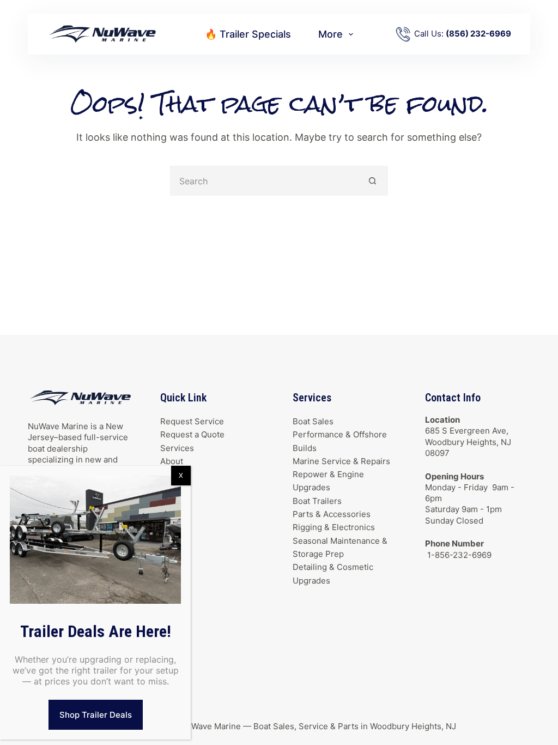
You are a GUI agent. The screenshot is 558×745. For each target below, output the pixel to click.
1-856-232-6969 (458, 555)
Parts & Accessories (332, 514)
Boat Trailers (317, 501)
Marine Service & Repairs (341, 461)
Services (177, 448)
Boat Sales (313, 421)
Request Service (192, 421)
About (171, 461)
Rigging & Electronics (334, 527)
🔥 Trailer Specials (248, 34)
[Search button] (373, 181)
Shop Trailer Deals (95, 715)
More (330, 34)
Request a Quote (192, 434)
